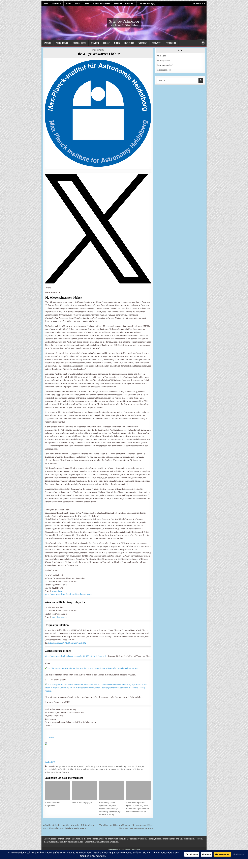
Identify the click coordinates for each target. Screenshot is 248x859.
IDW (129, 766)
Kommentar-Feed (165, 65)
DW (97, 766)
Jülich (134, 766)
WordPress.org (163, 70)
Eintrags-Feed (163, 60)
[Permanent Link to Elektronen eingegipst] (84, 790)
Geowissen (95, 43)
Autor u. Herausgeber (101, 3)
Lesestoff (55, 3)
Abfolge (57, 766)
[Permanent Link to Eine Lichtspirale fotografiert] (57, 790)
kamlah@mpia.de (59, 617)
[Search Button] (203, 43)
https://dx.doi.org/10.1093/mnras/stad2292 (67, 643)
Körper (141, 766)
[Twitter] (98, 283)
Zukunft (65, 772)
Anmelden (161, 56)
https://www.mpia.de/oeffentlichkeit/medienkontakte (68, 594)
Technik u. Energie (79, 43)
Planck (73, 769)
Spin (108, 769)
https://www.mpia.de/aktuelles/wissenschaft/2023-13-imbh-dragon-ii (75, 656)
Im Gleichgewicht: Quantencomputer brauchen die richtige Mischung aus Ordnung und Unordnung (109, 809)
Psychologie (129, 43)
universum (50, 772)
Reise (87, 3)
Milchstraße (56, 769)
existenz (111, 766)
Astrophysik (79, 766)
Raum (79, 769)
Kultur (78, 3)
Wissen (68, 3)
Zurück (51, 737)
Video (58, 772)
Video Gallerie (171, 43)
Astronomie (67, 766)
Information (156, 43)
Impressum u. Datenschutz (124, 3)
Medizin (117, 43)
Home (46, 3)
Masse (48, 769)
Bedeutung (90, 766)
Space (102, 769)
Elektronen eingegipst (82, 803)
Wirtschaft (142, 43)
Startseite (47, 43)
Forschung (121, 766)
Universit (138, 769)
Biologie (106, 43)
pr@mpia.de (57, 591)
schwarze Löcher (91, 769)
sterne (113, 769)
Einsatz (103, 766)
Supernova (129, 769)
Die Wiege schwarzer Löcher (98, 53)
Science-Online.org (124, 21)
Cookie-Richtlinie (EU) (147, 3)
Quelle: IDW (50, 762)
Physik (66, 769)
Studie (120, 769)
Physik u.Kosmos (62, 43)
